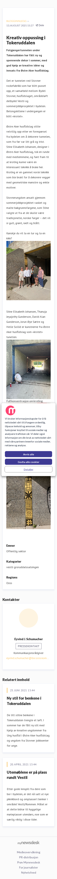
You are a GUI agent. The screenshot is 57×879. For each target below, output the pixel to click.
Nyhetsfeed (28, 872)
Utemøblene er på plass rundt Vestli (27, 775)
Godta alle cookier (28, 461)
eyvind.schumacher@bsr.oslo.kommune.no (28, 658)
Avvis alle (28, 454)
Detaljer (28, 469)
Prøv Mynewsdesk (28, 862)
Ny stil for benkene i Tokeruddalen (24, 701)
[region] (28, 439)
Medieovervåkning (28, 852)
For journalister (28, 867)
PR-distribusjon (28, 857)
